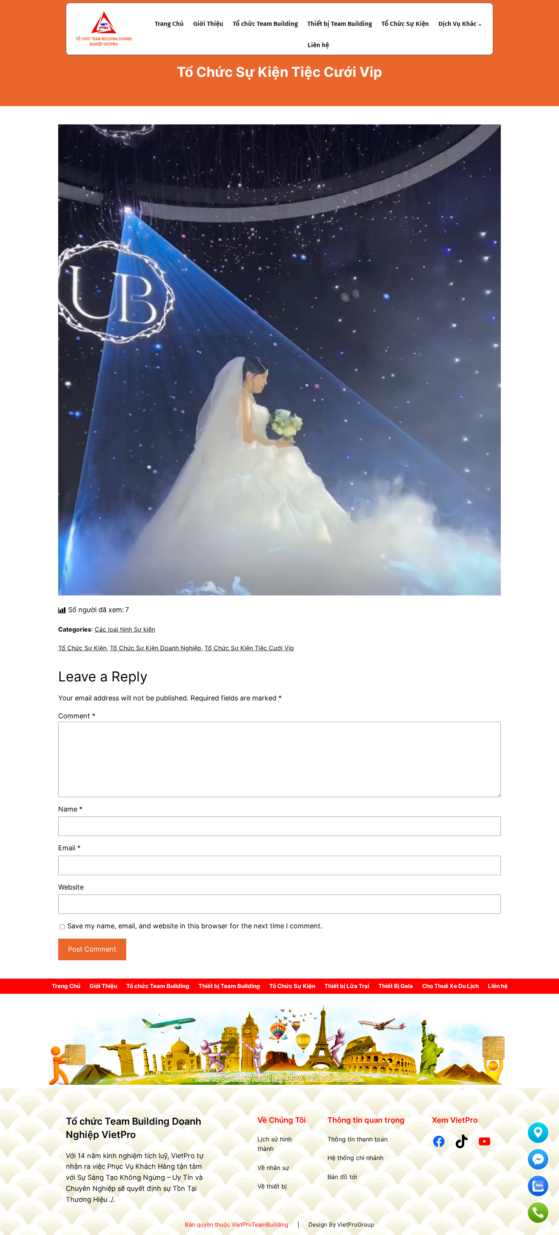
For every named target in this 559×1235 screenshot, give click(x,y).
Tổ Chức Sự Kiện (82, 648)
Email (69, 848)
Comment (76, 716)
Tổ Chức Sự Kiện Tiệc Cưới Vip (249, 648)
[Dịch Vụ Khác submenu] (480, 24)
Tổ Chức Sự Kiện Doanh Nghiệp (155, 648)
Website (71, 887)
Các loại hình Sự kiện (125, 629)
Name (70, 809)
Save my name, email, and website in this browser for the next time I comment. (194, 926)
